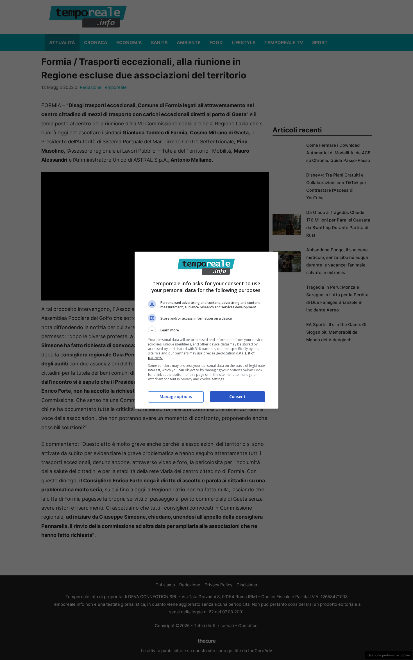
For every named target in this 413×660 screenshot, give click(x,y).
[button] (206, 330)
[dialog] (206, 330)
